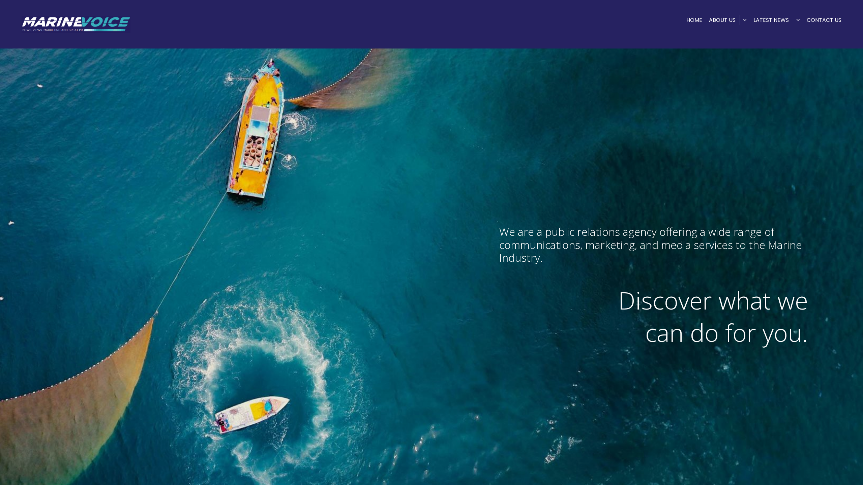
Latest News (771, 20)
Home (694, 20)
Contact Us (824, 20)
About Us (722, 20)
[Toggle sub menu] (798, 20)
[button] (745, 20)
